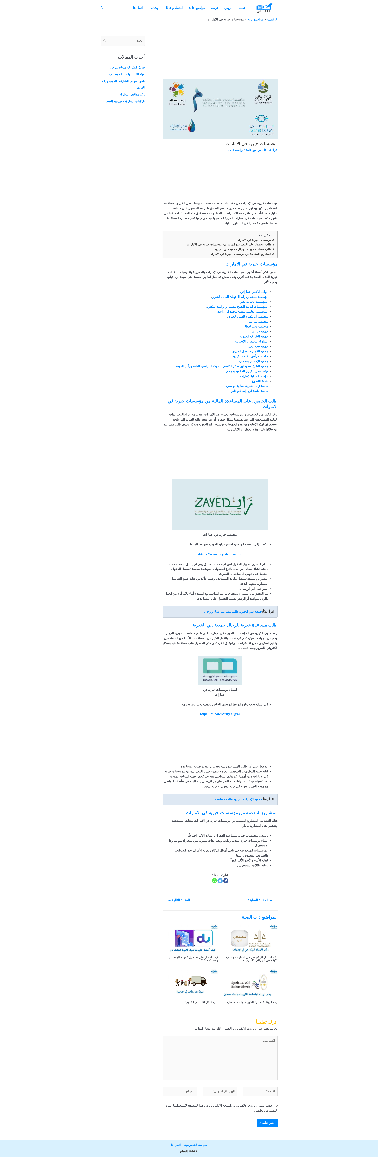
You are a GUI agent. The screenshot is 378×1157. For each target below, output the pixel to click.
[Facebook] (225, 880)
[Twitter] (220, 880)
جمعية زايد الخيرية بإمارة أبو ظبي (247, 386)
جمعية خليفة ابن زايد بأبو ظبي (249, 391)
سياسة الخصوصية (195, 1145)
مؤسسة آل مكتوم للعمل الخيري (248, 316)
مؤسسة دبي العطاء (255, 326)
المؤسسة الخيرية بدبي (253, 301)
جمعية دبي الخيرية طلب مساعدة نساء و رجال (233, 611)
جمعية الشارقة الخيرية (254, 336)
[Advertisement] (220, 57)
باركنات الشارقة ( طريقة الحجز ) (124, 101)
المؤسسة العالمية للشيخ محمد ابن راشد (242, 311)
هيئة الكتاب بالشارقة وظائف (127, 74)
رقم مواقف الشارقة (132, 94)
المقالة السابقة (260, 900)
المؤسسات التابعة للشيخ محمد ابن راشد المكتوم (237, 306)
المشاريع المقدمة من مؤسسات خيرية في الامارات (240, 254)
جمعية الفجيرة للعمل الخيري (250, 351)
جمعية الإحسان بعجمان (253, 361)
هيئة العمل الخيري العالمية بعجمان (246, 371)
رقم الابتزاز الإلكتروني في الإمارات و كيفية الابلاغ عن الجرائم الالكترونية (252, 959)
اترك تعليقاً (271, 150)
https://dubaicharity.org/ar (220, 714)
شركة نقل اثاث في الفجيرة (201, 1002)
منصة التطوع (260, 381)
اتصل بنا (176, 1145)
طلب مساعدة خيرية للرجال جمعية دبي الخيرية (243, 249)
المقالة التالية (179, 900)
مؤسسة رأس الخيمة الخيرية (250, 356)
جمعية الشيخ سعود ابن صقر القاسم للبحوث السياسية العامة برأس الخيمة (222, 366)
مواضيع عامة (254, 150)
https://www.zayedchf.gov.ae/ (220, 554)
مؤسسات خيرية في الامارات (254, 240)
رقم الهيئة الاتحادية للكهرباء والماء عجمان (252, 1002)
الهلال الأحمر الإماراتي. (253, 292)
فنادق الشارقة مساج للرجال (127, 67)
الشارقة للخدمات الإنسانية (251, 341)
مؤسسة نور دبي (258, 321)
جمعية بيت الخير (258, 346)
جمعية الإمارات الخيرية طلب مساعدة (238, 799)
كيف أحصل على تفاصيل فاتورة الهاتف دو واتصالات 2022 (193, 959)
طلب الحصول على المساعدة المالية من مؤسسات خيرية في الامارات (229, 244)
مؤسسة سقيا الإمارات (254, 376)
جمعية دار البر (259, 331)
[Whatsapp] (214, 880)
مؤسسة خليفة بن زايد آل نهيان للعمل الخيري (240, 297)
